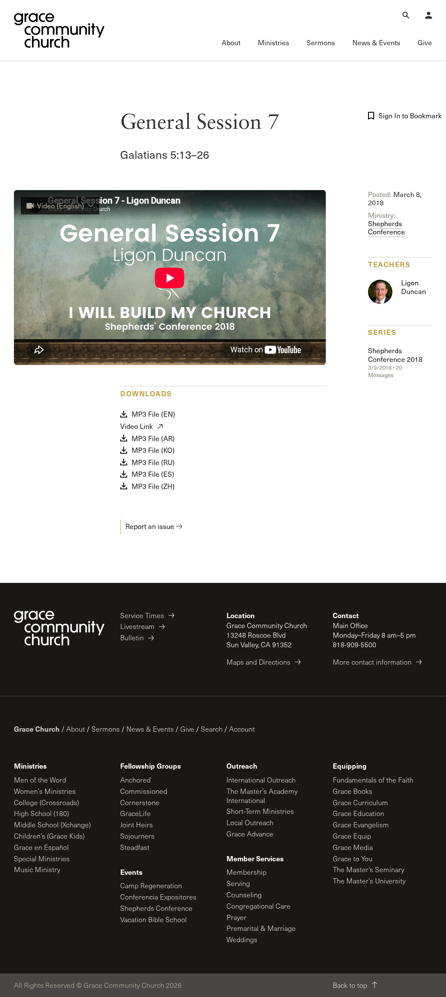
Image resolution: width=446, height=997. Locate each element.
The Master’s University (369, 880)
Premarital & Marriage (261, 928)
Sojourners (137, 835)
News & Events (150, 728)
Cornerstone (139, 802)
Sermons (105, 728)
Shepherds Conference (386, 223)
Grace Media (353, 847)
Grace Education (358, 813)
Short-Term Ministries (260, 811)
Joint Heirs (136, 824)
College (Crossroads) (46, 802)
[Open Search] (406, 15)
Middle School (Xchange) (52, 824)
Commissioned (143, 791)
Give (187, 728)
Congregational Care (258, 905)
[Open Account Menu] (428, 15)
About (75, 728)
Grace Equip (352, 835)
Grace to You (352, 858)
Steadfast (134, 847)
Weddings (241, 939)
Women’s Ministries (45, 791)
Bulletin (132, 637)
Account (242, 728)
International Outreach (261, 779)
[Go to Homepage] (59, 30)
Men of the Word (40, 779)
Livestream (137, 626)
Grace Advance (250, 833)
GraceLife (135, 813)
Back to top (350, 985)
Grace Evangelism (361, 824)
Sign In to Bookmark (407, 115)
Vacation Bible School (153, 919)
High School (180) (41, 813)
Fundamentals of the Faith (373, 779)
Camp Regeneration (151, 885)
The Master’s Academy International (261, 795)
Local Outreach (250, 822)
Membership (246, 872)
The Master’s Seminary (368, 869)
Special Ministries (42, 858)
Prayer (236, 917)
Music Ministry (37, 869)
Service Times (142, 615)
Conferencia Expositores (158, 896)
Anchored (135, 779)
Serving (238, 883)
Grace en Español (41, 847)
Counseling (244, 894)
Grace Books (352, 791)
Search (212, 728)
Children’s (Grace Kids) (49, 835)
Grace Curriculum (360, 802)
